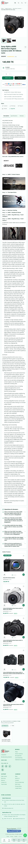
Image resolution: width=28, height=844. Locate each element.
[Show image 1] (4, 40)
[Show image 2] (9, 40)
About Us (17, 778)
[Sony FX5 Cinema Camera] (14, 565)
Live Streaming (18, 757)
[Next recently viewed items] (24, 735)
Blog (16, 776)
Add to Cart (8, 78)
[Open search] (18, 2)
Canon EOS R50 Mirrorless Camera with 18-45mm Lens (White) (13, 609)
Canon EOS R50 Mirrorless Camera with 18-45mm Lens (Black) (13, 641)
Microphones (18, 755)
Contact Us (3, 782)
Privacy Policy (18, 786)
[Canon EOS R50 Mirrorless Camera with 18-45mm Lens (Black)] (14, 627)
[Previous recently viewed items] (3, 735)
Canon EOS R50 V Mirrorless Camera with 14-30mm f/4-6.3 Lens (13, 705)
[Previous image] (3, 24)
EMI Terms (17, 784)
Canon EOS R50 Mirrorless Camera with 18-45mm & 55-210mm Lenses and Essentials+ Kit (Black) (13, 673)
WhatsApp (13, 106)
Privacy (11, 836)
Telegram (21, 106)
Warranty (3, 778)
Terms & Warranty (19, 782)
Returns (3, 780)
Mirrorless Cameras (17, 8)
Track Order (4, 784)
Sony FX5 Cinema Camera (9, 577)
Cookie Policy (18, 788)
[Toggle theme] (22, 2)
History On (5, 725)
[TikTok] (9, 766)
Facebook (5, 106)
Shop (16, 752)
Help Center (4, 776)
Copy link (13, 108)
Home (2, 8)
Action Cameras (19, 754)
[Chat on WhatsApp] (25, 835)
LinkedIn (5, 108)
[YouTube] (6, 766)
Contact (17, 780)
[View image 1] (12, 605)
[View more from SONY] (3, 56)
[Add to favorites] (25, 47)
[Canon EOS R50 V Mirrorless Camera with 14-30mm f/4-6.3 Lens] (14, 691)
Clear (13, 725)
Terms (8, 836)
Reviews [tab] (22, 116)
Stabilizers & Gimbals (20, 759)
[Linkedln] (2, 769)
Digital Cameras (8, 8)
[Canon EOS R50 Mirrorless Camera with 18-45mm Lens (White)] (14, 595)
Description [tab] (6, 116)
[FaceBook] (2, 766)
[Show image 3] (14, 40)
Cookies (15, 836)
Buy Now (20, 78)
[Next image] (24, 24)
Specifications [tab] (14, 116)
